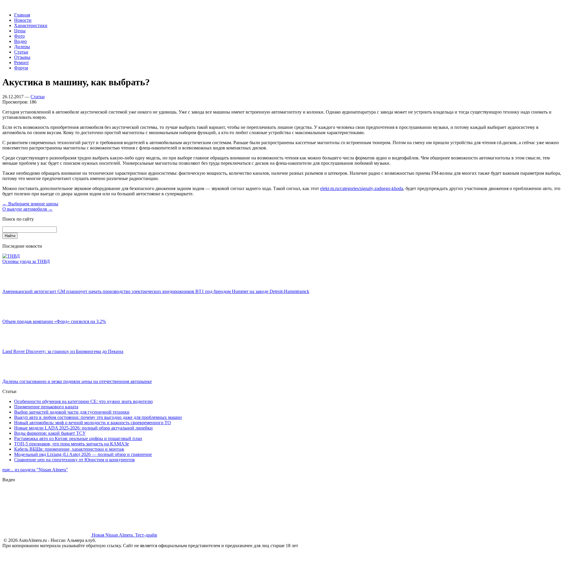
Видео (20, 41)
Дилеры (22, 46)
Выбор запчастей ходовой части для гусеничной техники (71, 411)
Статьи (21, 51)
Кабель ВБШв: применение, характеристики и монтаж (69, 449)
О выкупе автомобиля (27, 209)
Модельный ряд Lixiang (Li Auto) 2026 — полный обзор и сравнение (83, 454)
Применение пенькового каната (46, 406)
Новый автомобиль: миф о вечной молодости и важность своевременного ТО (92, 422)
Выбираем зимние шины (30, 203)
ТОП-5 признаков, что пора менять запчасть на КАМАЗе (71, 443)
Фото (19, 36)
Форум (21, 67)
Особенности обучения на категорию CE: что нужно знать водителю (83, 401)
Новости (22, 20)
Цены (20, 30)
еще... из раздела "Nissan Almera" (35, 469)
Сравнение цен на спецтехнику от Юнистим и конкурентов (74, 459)
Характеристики (30, 25)
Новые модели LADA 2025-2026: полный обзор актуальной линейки (83, 427)
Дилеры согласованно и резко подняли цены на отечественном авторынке (77, 381)
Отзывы (22, 57)
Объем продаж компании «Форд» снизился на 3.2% (54, 321)
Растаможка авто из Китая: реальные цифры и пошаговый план (78, 438)
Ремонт (21, 62)
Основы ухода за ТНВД (26, 261)
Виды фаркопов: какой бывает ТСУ (50, 433)
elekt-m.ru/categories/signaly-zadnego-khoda (361, 188)
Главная (22, 14)
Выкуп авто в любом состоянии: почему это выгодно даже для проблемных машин (98, 417)
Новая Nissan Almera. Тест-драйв (124, 534)
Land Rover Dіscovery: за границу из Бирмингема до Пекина (62, 351)
